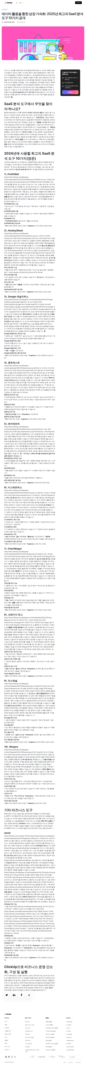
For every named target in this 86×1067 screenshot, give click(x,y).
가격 (6, 1021)
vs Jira (68, 1028)
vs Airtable (69, 1034)
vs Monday (69, 1021)
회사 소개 (7, 1046)
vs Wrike (68, 1043)
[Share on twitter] (6, 995)
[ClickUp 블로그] (8, 3)
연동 (6, 1043)
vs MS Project (70, 1046)
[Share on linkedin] (14, 995)
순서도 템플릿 (49, 1025)
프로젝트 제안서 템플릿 (52, 1028)
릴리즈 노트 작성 (29, 1025)
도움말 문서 (8, 1031)
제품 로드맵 (8, 1034)
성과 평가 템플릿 (50, 1034)
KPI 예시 (27, 1021)
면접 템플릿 (49, 1040)
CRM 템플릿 (49, 1021)
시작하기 (78, 2)
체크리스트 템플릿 (50, 1050)
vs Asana (68, 1025)
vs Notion (68, 1037)
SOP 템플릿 (49, 1046)
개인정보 (70, 1062)
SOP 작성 (27, 1040)
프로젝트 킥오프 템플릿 (52, 1043)
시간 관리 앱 (28, 1043)
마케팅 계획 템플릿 (51, 1031)
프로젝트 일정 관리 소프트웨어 (32, 1050)
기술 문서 (27, 1034)
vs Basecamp (70, 1040)
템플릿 (6, 1040)
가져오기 (7, 1049)
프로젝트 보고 (29, 1031)
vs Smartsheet (70, 1050)
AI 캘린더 (27, 1046)
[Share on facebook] (21, 995)
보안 (64, 1062)
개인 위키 (27, 1028)
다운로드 (7, 1027)
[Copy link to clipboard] (28, 995)
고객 (6, 1037)
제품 (6, 1024)
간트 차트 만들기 (29, 1037)
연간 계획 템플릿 (50, 1037)
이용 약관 (78, 1062)
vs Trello (68, 1031)
